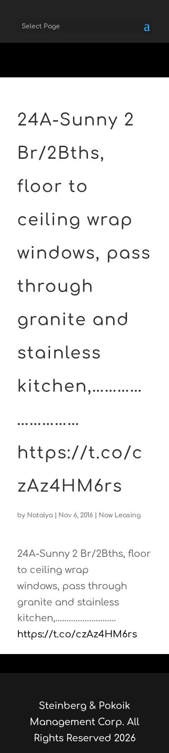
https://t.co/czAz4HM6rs (77, 634)
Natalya (40, 515)
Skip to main (30, 68)
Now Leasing (120, 515)
